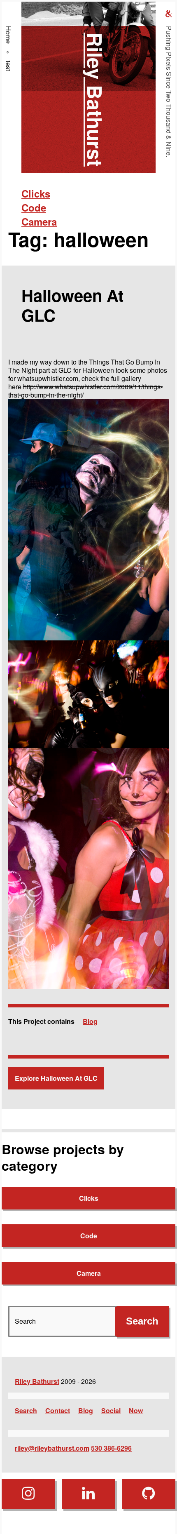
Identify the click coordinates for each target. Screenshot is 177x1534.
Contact (57, 1410)
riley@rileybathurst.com (52, 1448)
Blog (90, 1021)
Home (8, 35)
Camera (39, 221)
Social (111, 1410)
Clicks (35, 193)
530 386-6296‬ (111, 1448)
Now (136, 1410)
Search (26, 1410)
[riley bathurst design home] (169, 14)
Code (33, 207)
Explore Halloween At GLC (56, 1078)
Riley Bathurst (95, 100)
